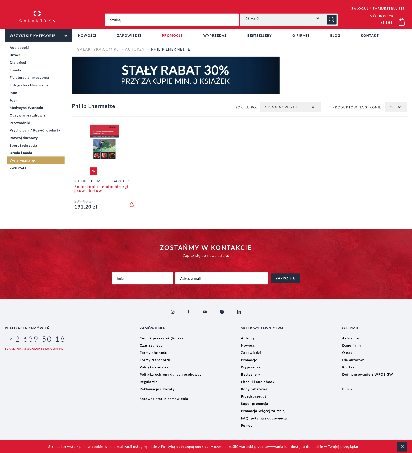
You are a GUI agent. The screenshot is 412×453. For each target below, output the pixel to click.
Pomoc (247, 425)
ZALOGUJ (359, 8)
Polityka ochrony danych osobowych (172, 374)
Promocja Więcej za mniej (263, 410)
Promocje (172, 35)
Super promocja (254, 403)
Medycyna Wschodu (26, 107)
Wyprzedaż (215, 35)
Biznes (15, 54)
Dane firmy (351, 345)
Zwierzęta (18, 167)
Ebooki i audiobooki (258, 381)
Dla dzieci (18, 62)
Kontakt (370, 35)
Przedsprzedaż (254, 396)
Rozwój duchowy (24, 137)
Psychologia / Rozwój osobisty (35, 130)
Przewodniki (20, 122)
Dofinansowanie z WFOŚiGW (367, 374)
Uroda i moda (21, 152)
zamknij (402, 446)
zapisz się (285, 278)
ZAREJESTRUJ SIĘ (389, 8)
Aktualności (352, 338)
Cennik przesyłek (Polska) (162, 338)
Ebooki (15, 70)
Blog (335, 35)
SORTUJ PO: (246, 107)
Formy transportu (155, 359)
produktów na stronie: (358, 107)
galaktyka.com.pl (98, 49)
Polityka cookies (154, 367)
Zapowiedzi (129, 35)
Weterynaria (20, 160)
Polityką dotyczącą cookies (184, 446)
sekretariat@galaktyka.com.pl (34, 348)
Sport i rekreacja (23, 145)
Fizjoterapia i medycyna (29, 77)
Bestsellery (259, 35)
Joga (13, 100)
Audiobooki (19, 47)
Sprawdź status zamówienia (164, 398)
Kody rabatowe (254, 388)
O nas (347, 352)
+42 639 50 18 (35, 338)
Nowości (87, 35)
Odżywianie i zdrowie (27, 115)
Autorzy (135, 49)
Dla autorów (353, 359)
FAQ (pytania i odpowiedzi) (265, 418)
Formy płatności (154, 352)
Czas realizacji (152, 345)
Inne (13, 92)
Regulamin (149, 381)
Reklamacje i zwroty (157, 388)
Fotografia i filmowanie (29, 85)
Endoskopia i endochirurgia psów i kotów (102, 188)
